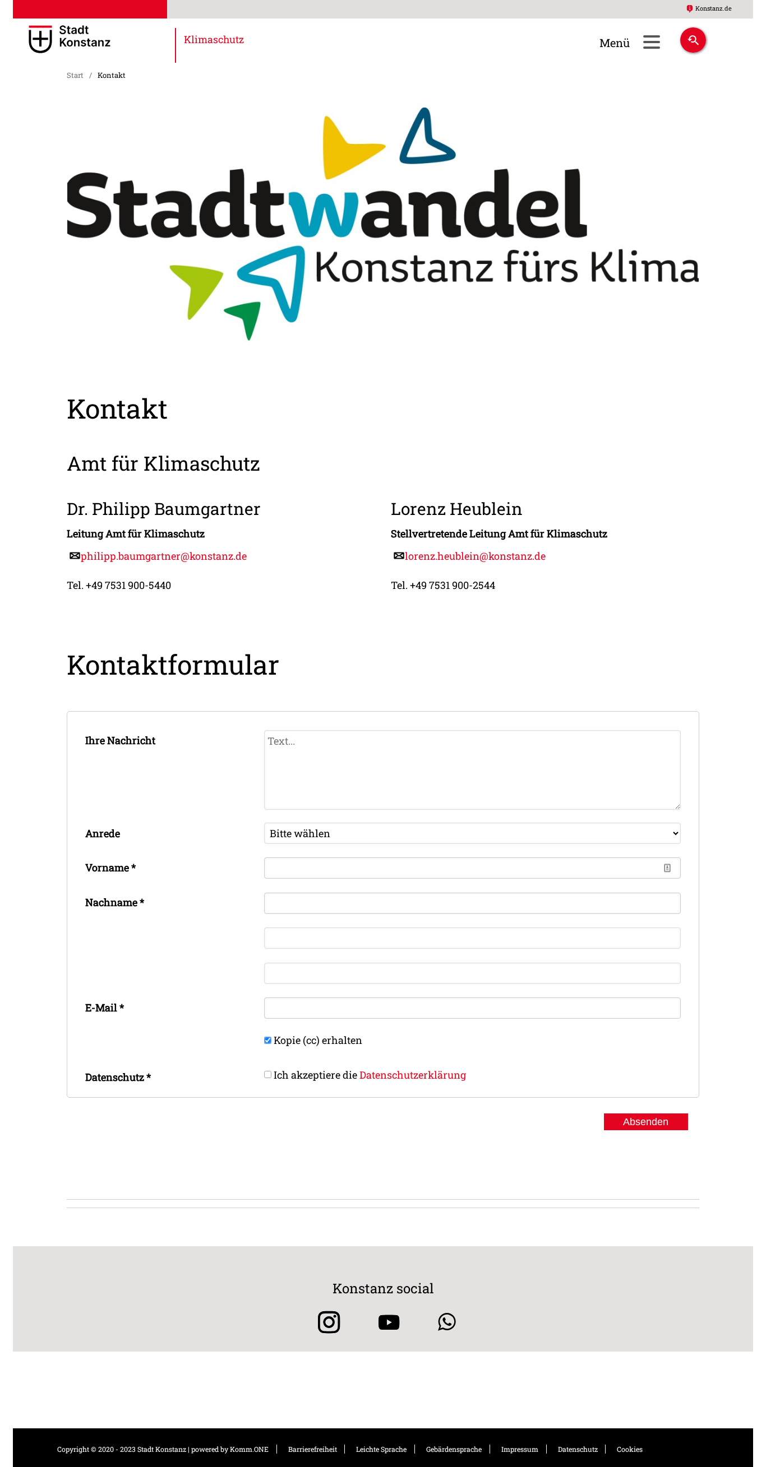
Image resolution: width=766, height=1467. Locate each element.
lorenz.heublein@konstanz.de (475, 556)
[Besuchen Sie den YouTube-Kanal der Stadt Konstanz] (389, 1322)
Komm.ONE (249, 1449)
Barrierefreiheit (312, 1449)
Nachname (114, 902)
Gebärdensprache (454, 1449)
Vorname (110, 867)
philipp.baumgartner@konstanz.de (164, 556)
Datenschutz (118, 1077)
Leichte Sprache (381, 1449)
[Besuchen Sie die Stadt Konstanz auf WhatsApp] (447, 1322)
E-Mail (104, 1007)
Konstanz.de (713, 8)
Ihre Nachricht (120, 740)
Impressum (519, 1449)
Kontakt (112, 75)
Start (75, 75)
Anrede (102, 833)
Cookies (630, 1449)
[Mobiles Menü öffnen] (651, 42)
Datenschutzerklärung (412, 1074)
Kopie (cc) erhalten (318, 1040)
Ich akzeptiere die (370, 1074)
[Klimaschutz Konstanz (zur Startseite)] (101, 40)
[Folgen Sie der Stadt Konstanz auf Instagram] (325, 1322)
